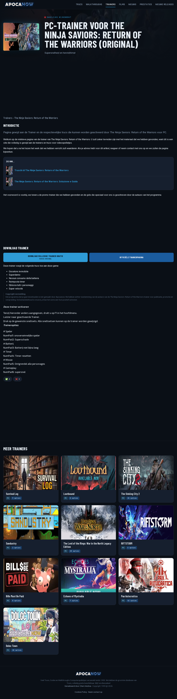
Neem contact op (95, 692)
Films (122, 4)
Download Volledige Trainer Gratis (45, 257)
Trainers (110, 4)
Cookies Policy (81, 692)
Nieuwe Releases (164, 4)
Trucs (79, 4)
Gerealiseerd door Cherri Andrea (78, 686)
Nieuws (132, 4)
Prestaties (146, 4)
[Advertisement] (88, 83)
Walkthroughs (94, 4)
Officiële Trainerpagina (131, 257)
